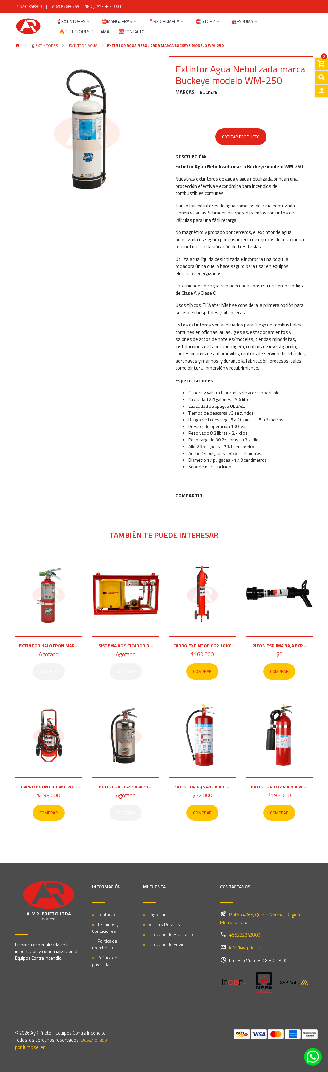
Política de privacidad (104, 961)
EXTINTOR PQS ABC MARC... (202, 786)
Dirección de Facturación (172, 934)
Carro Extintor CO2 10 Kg (202, 645)
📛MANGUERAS (117, 22)
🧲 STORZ (205, 22)
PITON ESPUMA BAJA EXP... (279, 645)
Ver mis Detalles (164, 924)
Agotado (48, 671)
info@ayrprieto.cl (102, 6)
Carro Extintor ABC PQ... (49, 786)
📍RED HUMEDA (163, 22)
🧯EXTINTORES (71, 22)
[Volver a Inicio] (17, 46)
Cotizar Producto (241, 136)
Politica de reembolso (104, 944)
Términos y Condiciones (105, 927)
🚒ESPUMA (242, 22)
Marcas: (186, 92)
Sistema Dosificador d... (125, 645)
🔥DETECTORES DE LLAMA (84, 32)
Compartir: (190, 495)
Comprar (202, 671)
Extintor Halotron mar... (48, 645)
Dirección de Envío (166, 944)
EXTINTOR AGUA (82, 46)
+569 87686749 (65, 6)
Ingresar (157, 914)
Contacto (106, 914)
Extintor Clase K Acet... (125, 786)
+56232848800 (28, 6)
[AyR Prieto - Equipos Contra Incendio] (28, 26)
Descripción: (191, 156)
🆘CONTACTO (132, 32)
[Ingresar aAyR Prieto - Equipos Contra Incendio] (321, 91)
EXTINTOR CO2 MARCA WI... (279, 786)
